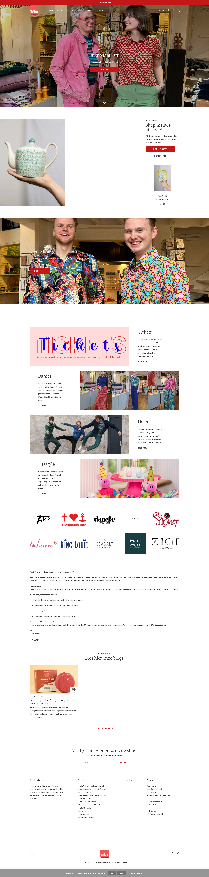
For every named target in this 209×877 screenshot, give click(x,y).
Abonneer (123, 762)
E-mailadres (153, 811)
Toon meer (142, 362)
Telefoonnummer (155, 801)
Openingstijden (83, 814)
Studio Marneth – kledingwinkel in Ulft (91, 786)
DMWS (113, 862)
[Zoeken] (173, 10)
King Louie (88, 589)
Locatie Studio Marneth (86, 817)
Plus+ (118, 862)
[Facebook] (172, 853)
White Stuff (118, 589)
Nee (121, 873)
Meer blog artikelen (104, 728)
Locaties (128, 780)
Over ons (89, 10)
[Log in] (168, 10)
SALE (79, 10)
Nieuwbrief (82, 811)
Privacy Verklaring (84, 792)
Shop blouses (39, 271)
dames (155, 577)
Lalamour (108, 589)
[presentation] (146, 178)
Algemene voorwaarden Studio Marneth (92, 789)
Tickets (99, 10)
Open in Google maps (162, 795)
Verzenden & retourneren (87, 802)
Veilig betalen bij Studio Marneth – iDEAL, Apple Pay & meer (92, 797)
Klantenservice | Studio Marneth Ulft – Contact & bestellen (91, 806)
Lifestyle (69, 10)
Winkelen (104, 69)
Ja (112, 873)
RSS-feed (124, 862)
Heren (59, 10)
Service (161, 10)
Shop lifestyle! (160, 156)
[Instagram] (178, 853)
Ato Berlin (100, 589)
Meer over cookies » (136, 873)
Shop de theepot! (160, 149)
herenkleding (166, 577)
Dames (50, 10)
